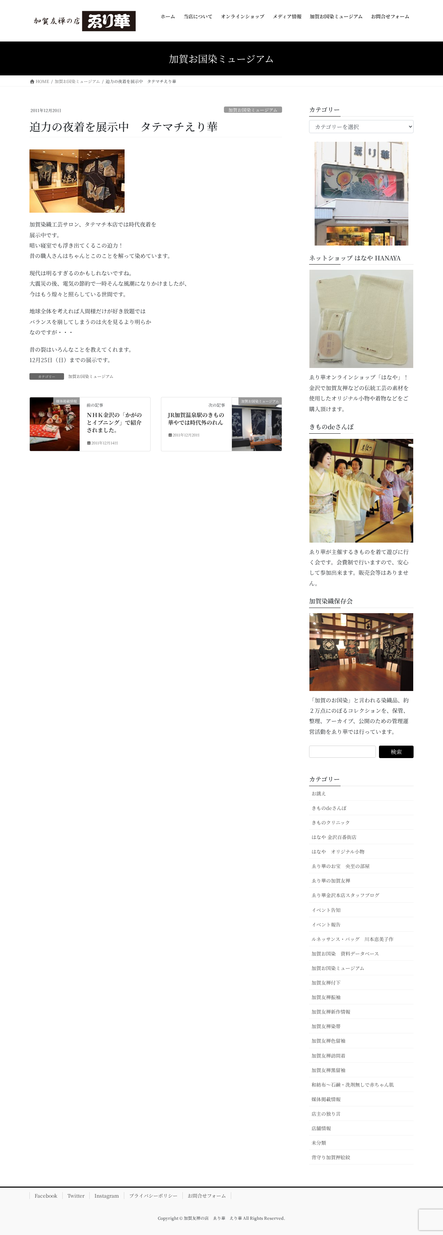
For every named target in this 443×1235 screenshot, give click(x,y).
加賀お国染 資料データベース (345, 953)
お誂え (318, 793)
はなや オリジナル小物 (337, 851)
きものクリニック (330, 822)
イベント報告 (326, 924)
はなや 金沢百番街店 (333, 836)
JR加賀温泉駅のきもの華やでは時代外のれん (196, 418)
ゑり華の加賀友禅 (330, 880)
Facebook (46, 1195)
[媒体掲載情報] (55, 412)
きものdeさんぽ (328, 807)
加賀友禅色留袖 (328, 1040)
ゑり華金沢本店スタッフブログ (345, 895)
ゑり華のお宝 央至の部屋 (342, 866)
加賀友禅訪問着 (328, 1055)
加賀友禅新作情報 (330, 1011)
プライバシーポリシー (153, 1195)
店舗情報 (321, 1128)
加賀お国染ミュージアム (253, 110)
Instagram (106, 1195)
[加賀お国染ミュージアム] (257, 422)
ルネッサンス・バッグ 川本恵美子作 (352, 939)
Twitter (75, 1195)
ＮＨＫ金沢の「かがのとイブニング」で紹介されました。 (114, 422)
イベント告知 (326, 909)
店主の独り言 (326, 1113)
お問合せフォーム (207, 1195)
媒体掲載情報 (326, 1099)
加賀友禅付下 (326, 982)
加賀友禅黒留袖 (328, 1070)
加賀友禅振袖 (326, 997)
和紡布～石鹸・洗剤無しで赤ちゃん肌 (352, 1084)
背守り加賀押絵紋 (330, 1157)
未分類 (318, 1142)
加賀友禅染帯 (326, 1026)
